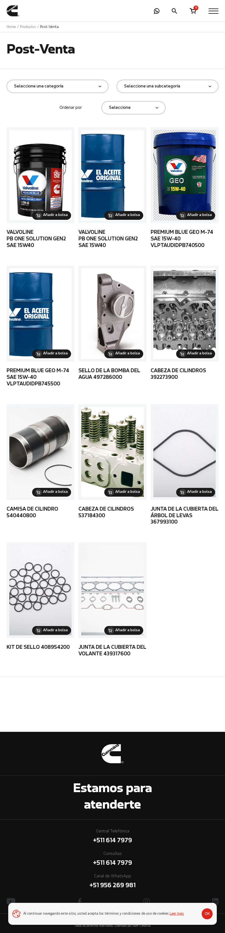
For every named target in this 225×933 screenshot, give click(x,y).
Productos (28, 27)
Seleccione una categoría (38, 86)
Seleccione (120, 108)
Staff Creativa (142, 926)
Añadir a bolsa (55, 215)
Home (11, 27)
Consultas (112, 859)
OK (207, 914)
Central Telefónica (112, 836)
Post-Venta (49, 27)
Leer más (177, 913)
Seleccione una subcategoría (152, 86)
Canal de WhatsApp (112, 881)
